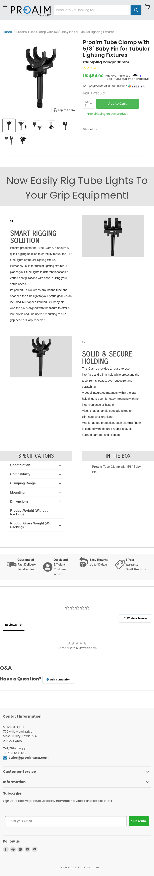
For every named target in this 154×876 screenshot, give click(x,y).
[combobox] (92, 10)
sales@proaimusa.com (28, 757)
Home (7, 31)
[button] (117, 86)
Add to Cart (117, 103)
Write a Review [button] (137, 618)
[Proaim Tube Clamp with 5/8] (9, 125)
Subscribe (139, 821)
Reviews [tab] (11, 625)
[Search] (136, 10)
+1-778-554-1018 (14, 753)
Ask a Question (60, 679)
